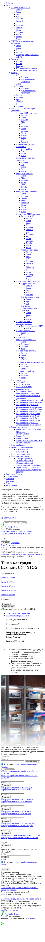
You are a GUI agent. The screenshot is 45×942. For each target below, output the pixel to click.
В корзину (6, 604)
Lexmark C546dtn (8, 582)
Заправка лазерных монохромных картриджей (27, 392)
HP (17, 16)
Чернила (14, 59)
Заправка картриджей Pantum (28, 425)
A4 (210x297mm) (23, 384)
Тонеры (14, 73)
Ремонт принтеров (19, 427)
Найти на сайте (8, 552)
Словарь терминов (24, 458)
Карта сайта (34, 899)
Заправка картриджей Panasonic (29, 402)
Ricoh (18, 30)
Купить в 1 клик (8, 607)
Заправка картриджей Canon (28, 414)
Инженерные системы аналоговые (25, 145)
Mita (23, 122)
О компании (6, 888)
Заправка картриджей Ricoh (28, 420)
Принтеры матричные (25, 331)
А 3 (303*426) (22, 449)
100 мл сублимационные (26, 68)
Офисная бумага (18, 445)
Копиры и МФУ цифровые (27, 191)
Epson (18, 14)
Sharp (18, 34)
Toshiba (19, 37)
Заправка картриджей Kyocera (29, 409)
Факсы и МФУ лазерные (26, 113)
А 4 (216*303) (22, 452)
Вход (8, 483)
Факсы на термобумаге (26, 371)
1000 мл (19, 66)
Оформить (15, 543)
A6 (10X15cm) (22, 382)
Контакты (10, 481)
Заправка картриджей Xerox (28, 416)
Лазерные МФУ (27, 216)
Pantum (19, 28)
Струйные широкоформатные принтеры (29, 308)
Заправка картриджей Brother (28, 411)
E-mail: (4, 859)
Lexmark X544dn (8, 586)
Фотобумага (16, 380)
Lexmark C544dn (8, 578)
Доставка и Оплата (14, 474)
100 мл (19, 61)
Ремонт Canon (22, 436)
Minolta (24, 198)
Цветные (25, 77)
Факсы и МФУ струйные (26, 351)
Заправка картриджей (20, 389)
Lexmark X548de (8, 595)
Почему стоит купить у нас (17, 615)
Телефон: (5, 857)
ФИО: (3, 854)
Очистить (5, 543)
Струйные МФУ (28, 283)
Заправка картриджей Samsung (29, 407)
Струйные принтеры (30, 297)
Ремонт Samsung (23, 443)
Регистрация (11, 485)
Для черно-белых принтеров (28, 80)
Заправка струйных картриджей (29, 400)
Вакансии (10, 479)
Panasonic (20, 25)
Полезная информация (20, 456)
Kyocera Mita (26, 149)
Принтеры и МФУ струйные (28, 281)
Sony (23, 348)
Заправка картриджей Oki (27, 423)
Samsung (19, 32)
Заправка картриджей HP (27, 405)
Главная (9, 3)
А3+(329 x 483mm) (24, 387)
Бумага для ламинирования (22, 447)
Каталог (9, 5)
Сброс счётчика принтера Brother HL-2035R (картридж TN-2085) (28, 469)
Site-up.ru (34, 918)
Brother (19, 10)
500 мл (19, 64)
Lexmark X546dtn (8, 590)
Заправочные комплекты (26, 70)
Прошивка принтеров (20, 454)
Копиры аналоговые (24, 173)
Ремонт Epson (22, 438)
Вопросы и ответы (20, 888)
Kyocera (19, 19)
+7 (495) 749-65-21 (9, 518)
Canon (18, 12)
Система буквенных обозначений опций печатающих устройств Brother (29, 463)
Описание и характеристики (18, 613)
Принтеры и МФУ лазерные (28, 214)
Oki (17, 23)
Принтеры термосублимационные (26, 338)
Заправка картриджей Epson (28, 418)
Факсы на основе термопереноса (30, 362)
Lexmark (19, 21)
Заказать (5, 869)
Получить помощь (32, 762)
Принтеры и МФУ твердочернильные (24, 323)
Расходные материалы (20, 7)
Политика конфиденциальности (14, 899)
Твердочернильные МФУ (31, 326)
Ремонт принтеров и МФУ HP (29, 440)
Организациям (12, 476)
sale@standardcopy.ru (9, 910)
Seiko (23, 169)
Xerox (18, 39)
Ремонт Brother (22, 434)
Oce (22, 151)
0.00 (2, 540)
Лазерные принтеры (29, 250)
